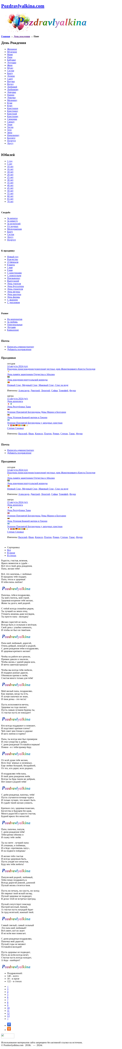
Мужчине (12, 52)
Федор (72, 390)
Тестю (10, 127)
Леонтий (45, 390)
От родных (12, 226)
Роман (56, 433)
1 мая (9, 267)
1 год (9, 161)
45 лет (10, 188)
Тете (9, 130)
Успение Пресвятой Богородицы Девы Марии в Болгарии (36, 412)
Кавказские (13, 330)
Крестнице (12, 108)
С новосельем (14, 275)
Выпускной (13, 281)
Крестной (12, 113)
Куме (9, 103)
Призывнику (13, 278)
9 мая (9, 270)
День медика (13, 291)
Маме (10, 54)
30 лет (10, 180)
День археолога (15, 401)
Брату (10, 73)
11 (8, 1010)
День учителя (14, 283)
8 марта (11, 264)
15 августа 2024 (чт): (17, 398)
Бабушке (11, 60)
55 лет (10, 193)
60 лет (10, 196)
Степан (64, 433)
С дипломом (13, 302)
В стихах (11, 555)
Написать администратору (20, 346)
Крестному (12, 116)
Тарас (72, 433)
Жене (9, 65)
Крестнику (12, 111)
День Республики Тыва (19, 406)
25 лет (10, 177)
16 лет (10, 169)
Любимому (12, 89)
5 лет (9, 164)
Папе (9, 57)
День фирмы (13, 297)
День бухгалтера (15, 286)
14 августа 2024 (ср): (17, 366)
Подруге (11, 140)
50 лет (10, 190)
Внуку (10, 84)
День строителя (15, 289)
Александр (23, 390)
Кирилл (39, 433)
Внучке (11, 81)
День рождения (22, 36)
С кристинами (14, 273)
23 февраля (12, 262)
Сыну (10, 78)
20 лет (10, 174)
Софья (54, 390)
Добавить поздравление (19, 349)
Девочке (11, 97)
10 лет (10, 166)
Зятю (9, 132)
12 (8, 1013)
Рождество (12, 259)
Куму (9, 105)
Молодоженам (14, 229)
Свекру (11, 122)
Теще (9, 124)
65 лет (10, 199)
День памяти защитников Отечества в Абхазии (31, 374)
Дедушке (11, 62)
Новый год (12, 256)
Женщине (12, 49)
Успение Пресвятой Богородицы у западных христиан (34, 423)
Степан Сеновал (15, 428)
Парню (10, 95)
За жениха (12, 218)
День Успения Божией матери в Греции (27, 417)
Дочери (11, 76)
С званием (12, 299)
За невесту (12, 221)
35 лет (10, 182)
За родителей (14, 223)
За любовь (12, 322)
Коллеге (11, 138)
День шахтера (14, 294)
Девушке (11, 92)
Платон (48, 433)
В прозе (11, 552)
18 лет (10, 172)
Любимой (12, 87)
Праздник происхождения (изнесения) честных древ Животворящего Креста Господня (51, 369)
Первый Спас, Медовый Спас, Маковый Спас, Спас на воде (37, 385)
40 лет (10, 185)
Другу (10, 143)
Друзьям (11, 327)
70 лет (10, 201)
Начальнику (13, 135)
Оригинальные (14, 324)
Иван (31, 433)
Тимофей (63, 390)
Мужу (10, 68)
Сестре (10, 70)
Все (9, 550)
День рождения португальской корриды (27, 379)
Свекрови (12, 119)
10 (8, 1008)
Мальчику (12, 100)
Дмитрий (35, 390)
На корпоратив (14, 319)
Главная (5, 36)
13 (8, 1016)
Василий (22, 433)
